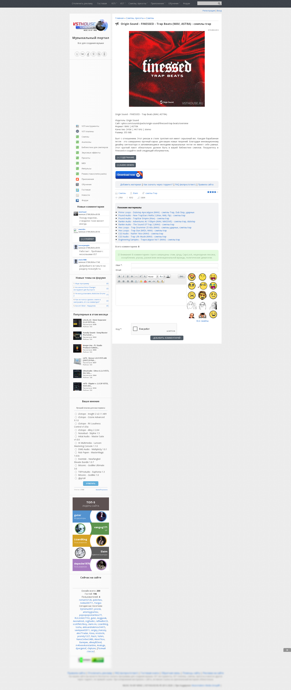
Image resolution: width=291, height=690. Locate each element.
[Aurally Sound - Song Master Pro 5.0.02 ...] (77, 339)
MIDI (84, 163)
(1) (107, 295)
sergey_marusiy (98, 630)
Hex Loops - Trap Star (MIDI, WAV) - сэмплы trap (142, 230)
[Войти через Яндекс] (93, 54)
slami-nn (92, 624)
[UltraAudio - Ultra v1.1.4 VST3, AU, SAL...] (77, 377)
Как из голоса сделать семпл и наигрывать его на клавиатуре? (87, 301)
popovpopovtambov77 (90, 615)
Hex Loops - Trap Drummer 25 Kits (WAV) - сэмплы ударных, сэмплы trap (154, 227)
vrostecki (99, 633)
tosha (78, 627)
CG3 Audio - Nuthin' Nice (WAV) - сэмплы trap (140, 233)
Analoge (101, 645)
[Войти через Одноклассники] (104, 54)
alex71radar (82, 633)
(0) (107, 283)
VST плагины (88, 131)
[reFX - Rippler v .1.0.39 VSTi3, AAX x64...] (77, 389)
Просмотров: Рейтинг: (94, 323)
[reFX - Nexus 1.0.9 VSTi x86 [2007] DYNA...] (77, 364)
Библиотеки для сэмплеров (95, 147)
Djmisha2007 (86, 608)
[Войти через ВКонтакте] (82, 54)
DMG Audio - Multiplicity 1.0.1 (92, 449)
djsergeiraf (81, 648)
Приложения (88, 179)
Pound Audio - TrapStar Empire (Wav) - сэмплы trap (143, 218)
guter (93, 618)
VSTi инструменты (90, 126)
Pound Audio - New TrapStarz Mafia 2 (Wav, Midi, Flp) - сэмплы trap (151, 215)
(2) (107, 288)
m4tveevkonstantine (86, 645)
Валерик (83, 642)
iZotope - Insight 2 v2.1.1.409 (92, 413)
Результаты (103, 489)
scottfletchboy (80, 624)
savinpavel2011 (82, 630)
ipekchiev (97, 599)
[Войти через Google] (99, 54)
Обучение (87, 184)
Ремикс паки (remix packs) (94, 173)
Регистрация (209, 10)
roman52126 (85, 599)
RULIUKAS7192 (82, 618)
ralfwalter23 (102, 621)
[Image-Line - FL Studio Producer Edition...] (77, 351)
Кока (91, 633)
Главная (119, 18)
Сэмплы (150, 18)
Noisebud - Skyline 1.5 (89, 433)
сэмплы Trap (151, 193)
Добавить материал (130, 184)
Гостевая (86, 189)
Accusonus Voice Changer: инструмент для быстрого (85, 288)
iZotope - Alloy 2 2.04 (88, 430)
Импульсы (86, 168)
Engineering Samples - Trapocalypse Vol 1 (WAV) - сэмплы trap (149, 239)
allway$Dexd (95, 642)
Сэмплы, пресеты (135, 18)
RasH (93, 636)
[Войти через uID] (77, 54)
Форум (85, 200)
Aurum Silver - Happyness (85, 306)
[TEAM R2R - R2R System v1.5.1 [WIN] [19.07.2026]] (94, 252)
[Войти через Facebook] (88, 54)
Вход (219, 10)
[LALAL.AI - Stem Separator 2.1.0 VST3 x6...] (77, 326)
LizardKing (103, 624)
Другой (81, 478)
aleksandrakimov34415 (94, 627)
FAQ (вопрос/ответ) (185, 184)
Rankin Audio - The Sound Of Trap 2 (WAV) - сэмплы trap (146, 224)
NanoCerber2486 (84, 639)
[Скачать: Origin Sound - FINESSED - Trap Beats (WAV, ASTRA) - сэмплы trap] (129, 175)
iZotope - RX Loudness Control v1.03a (87, 425)
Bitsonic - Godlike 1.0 (88, 475)
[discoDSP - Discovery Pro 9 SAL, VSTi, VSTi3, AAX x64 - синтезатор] (94, 221)
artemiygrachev (90, 612)
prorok (97, 608)
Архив (98, 489)
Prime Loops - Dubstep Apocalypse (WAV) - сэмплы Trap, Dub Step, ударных (156, 212)
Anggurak (101, 618)
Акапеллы (86, 142)
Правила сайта (205, 184)
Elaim (135, 193)
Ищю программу (82, 283)
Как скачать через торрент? (158, 184)
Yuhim (100, 636)
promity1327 (83, 636)
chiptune (91, 648)
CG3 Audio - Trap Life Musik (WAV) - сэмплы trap (142, 236)
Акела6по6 (78, 621)
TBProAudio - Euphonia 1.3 (91, 471)
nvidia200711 (86, 602)
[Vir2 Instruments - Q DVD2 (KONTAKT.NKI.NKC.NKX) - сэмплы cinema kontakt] (94, 267)
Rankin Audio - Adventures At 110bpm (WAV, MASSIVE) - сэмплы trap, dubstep (156, 221)
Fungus (97, 602)
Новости (86, 195)
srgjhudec (90, 621)
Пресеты (86, 158)
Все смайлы (202, 320)
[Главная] (91, 31)
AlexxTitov (99, 639)
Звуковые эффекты (91, 152)
